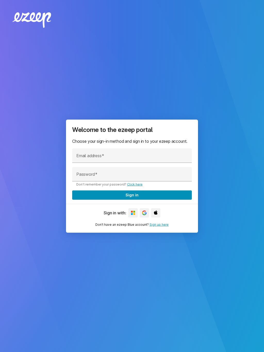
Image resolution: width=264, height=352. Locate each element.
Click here (135, 184)
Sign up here (159, 225)
